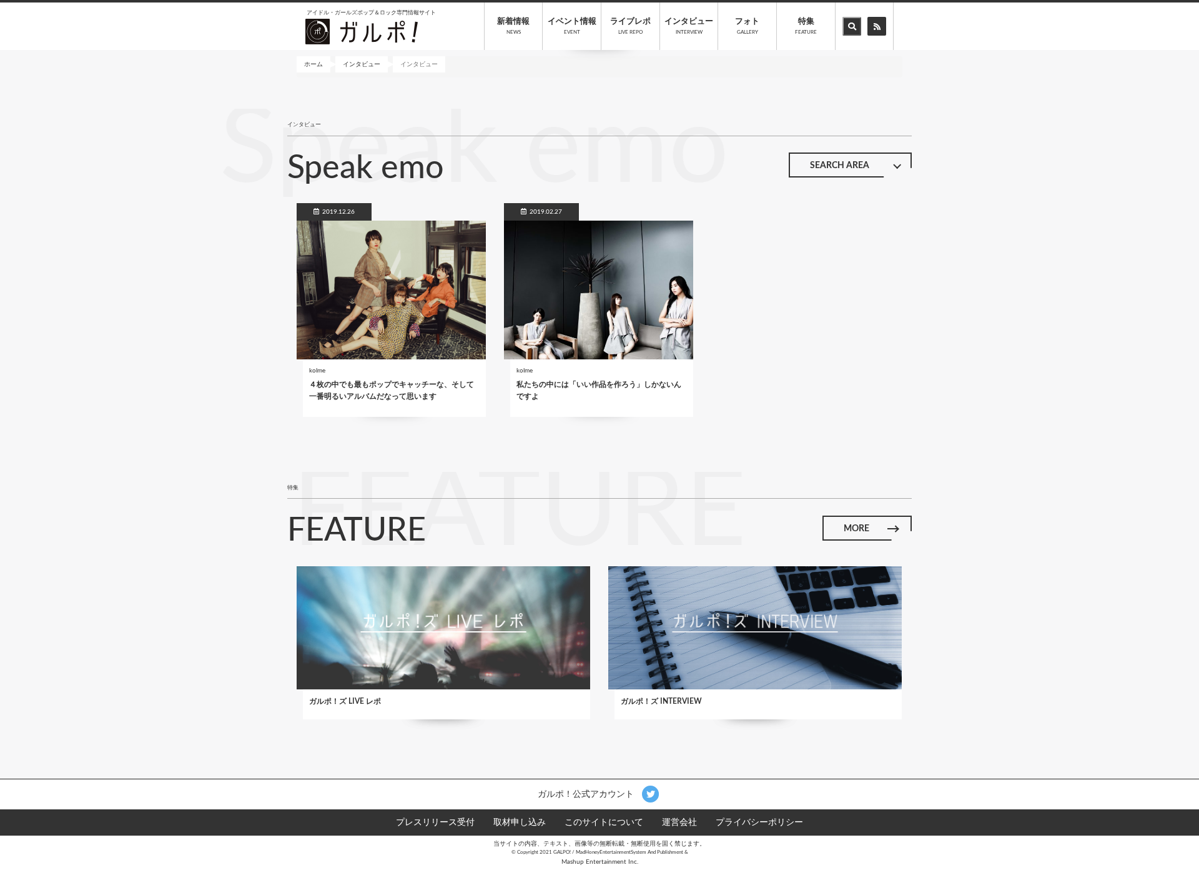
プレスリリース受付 (435, 822)
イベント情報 (572, 26)
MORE (856, 528)
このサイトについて (604, 822)
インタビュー (688, 26)
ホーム (313, 64)
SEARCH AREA (839, 165)
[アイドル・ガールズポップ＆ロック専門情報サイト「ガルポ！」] (361, 31)
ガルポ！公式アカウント (587, 793)
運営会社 (679, 822)
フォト (747, 26)
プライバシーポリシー (759, 822)
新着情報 (513, 26)
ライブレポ (630, 26)
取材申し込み (519, 822)
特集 (806, 26)
